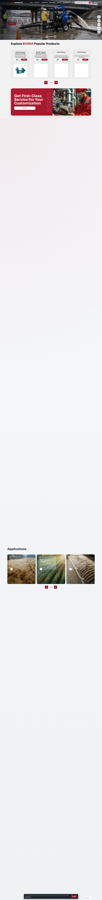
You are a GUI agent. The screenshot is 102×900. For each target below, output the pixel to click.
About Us (59, 2)
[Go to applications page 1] (49, 587)
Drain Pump (20, 52)
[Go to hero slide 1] (49, 36)
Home (31, 2)
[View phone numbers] (99, 24)
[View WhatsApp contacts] (99, 20)
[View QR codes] (99, 32)
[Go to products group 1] (49, 82)
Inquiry (24, 59)
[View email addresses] (99, 28)
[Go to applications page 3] (52, 587)
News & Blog (52, 2)
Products (37, 2)
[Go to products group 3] (52, 82)
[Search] (90, 3)
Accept (74, 896)
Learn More (11, 23)
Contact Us (65, 2)
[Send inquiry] (99, 17)
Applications (45, 2)
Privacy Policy (28, 897)
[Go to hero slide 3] (52, 36)
